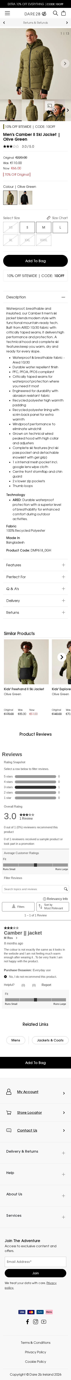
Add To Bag (35, 1062)
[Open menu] (7, 13)
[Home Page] (35, 13)
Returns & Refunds (35, 22)
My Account (27, 1092)
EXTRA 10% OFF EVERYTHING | (35, 4)
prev (4, 22)
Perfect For (16, 577)
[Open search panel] (55, 13)
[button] (65, 64)
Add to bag (35, 261)
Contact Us (27, 1130)
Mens (15, 1040)
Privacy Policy (35, 1352)
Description (16, 297)
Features (13, 565)
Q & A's (12, 589)
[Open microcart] (63, 13)
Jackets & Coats (50, 1040)
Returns (12, 612)
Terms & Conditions (35, 1343)
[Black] (25, 197)
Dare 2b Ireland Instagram (35, 1321)
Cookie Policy (35, 1362)
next (66, 22)
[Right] (61, 657)
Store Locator (29, 1112)
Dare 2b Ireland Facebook (27, 1321)
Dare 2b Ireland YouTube (43, 1321)
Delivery (13, 600)
